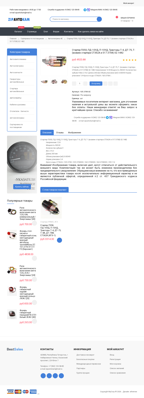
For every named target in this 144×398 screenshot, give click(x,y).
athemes (133, 392)
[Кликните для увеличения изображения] (54, 62)
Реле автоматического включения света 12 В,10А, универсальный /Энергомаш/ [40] (28, 213)
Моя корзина (115, 364)
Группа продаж (82, 373)
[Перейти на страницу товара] (51, 208)
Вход (112, 355)
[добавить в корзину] (34, 223)
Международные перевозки (88, 364)
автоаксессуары (17, 118)
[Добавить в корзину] (59, 240)
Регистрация (115, 359)
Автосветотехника (18, 59)
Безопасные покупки (85, 359)
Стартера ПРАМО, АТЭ (49, 222)
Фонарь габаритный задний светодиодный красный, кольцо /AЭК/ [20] (27, 293)
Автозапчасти (16, 72)
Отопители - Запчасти (19, 111)
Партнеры (80, 368)
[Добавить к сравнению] (115, 83)
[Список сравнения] (136, 31)
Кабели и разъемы (18, 105)
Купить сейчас (22, 187)
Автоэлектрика (16, 66)
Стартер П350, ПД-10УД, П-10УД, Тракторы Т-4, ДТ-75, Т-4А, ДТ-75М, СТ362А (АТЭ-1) (50, 230)
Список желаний (117, 368)
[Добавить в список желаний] (110, 83)
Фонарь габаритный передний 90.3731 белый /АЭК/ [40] (28, 313)
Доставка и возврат (85, 355)
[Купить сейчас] (105, 83)
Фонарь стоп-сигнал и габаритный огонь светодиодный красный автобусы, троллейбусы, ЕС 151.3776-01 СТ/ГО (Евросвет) (28, 240)
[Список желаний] (131, 31)
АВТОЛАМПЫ (15, 98)
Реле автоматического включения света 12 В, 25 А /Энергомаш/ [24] (28, 270)
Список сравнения (118, 373)
